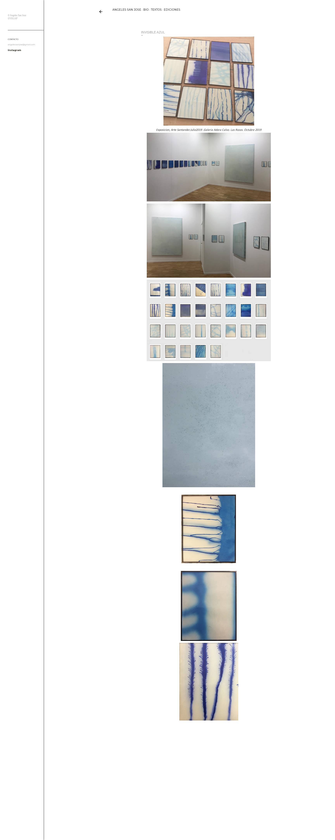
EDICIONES (172, 9)
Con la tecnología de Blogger (192, 821)
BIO (146, 9)
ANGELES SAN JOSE (126, 9)
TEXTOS (156, 9)
